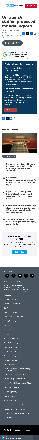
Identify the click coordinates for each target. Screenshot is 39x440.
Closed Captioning (10, 392)
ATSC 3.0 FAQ (21, 291)
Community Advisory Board (14, 317)
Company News (10, 299)
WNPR (14, 289)
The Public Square (10, 418)
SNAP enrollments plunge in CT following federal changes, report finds (21, 221)
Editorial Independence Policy (15, 405)
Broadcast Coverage (11, 387)
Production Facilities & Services (15, 409)
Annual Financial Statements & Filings (17, 383)
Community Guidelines (12, 360)
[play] (3, 437)
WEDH (6, 287)
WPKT (19, 289)
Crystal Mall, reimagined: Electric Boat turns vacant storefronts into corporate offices (19, 195)
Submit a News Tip (11, 338)
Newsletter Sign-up (11, 343)
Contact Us (8, 330)
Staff (6, 308)
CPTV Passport (9, 365)
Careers (7, 325)
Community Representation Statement (18, 356)
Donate (32, 6)
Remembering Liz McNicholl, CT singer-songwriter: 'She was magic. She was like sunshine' (20, 167)
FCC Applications (10, 396)
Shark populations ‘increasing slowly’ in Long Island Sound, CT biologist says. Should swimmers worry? (21, 209)
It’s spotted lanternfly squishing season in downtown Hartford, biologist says (21, 181)
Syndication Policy (10, 400)
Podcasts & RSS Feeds (12, 347)
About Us (7, 295)
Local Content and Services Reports (17, 414)
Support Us (8, 334)
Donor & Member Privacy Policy (15, 374)
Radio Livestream (10, 352)
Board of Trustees (10, 312)
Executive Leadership (12, 304)
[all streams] (36, 437)
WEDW (16, 287)
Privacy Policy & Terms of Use (15, 379)
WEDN (11, 287)
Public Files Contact (10, 291)
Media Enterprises (10, 321)
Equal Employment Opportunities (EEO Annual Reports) (18, 369)
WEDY (22, 287)
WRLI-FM (25, 289)
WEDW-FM (7, 289)
